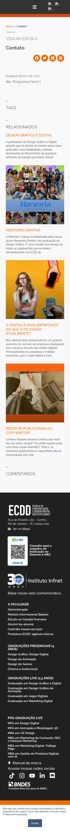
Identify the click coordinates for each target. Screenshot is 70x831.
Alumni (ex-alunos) (21, 624)
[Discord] (52, 776)
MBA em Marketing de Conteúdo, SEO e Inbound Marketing (34, 739)
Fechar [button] (35, 823)
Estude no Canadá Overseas (27, 619)
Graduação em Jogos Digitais (28, 696)
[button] (5, 7)
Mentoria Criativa (23, 230)
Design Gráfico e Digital (29, 135)
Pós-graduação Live (25, 718)
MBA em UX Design (21, 733)
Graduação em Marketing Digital (30, 701)
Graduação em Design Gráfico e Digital (34, 683)
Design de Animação (22, 659)
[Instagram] (22, 776)
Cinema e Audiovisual (23, 669)
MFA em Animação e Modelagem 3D (33, 728)
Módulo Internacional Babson (28, 614)
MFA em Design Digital (23, 723)
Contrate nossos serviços (25, 629)
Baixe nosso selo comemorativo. (35, 593)
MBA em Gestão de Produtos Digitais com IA (33, 755)
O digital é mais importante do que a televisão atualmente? (32, 329)
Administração (18, 609)
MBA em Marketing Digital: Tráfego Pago (32, 747)
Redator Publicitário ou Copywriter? (29, 430)
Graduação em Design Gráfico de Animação (30, 690)
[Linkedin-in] (42, 776)
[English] (51, 4)
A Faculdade (18, 604)
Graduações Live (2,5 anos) (30, 678)
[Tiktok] (12, 776)
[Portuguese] (51, 9)
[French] (58, 4)
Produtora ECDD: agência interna (30, 634)
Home (9, 26)
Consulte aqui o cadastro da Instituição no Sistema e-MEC (41, 550)
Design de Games (20, 664)
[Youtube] (32, 776)
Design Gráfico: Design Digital (28, 654)
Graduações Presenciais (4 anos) (31, 647)
